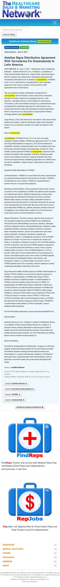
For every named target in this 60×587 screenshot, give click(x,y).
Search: (15, 383)
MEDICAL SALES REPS (13, 549)
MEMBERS (7, 561)
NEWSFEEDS (8, 544)
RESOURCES (8, 557)
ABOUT (6, 565)
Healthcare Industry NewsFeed (29, 407)
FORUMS (7, 553)
